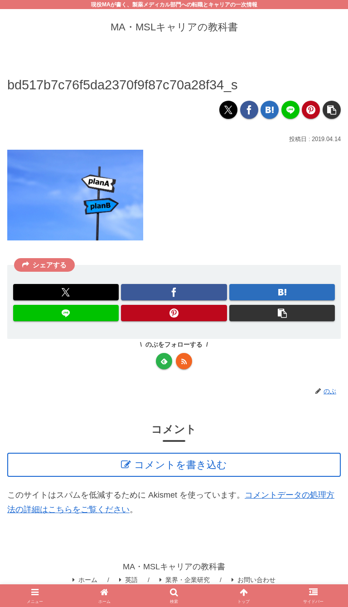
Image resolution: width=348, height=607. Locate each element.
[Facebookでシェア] (249, 110)
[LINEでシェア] (290, 110)
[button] (332, 110)
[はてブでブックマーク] (270, 110)
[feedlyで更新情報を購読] (164, 361)
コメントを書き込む (180, 464)
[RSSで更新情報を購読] (184, 361)
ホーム (87, 579)
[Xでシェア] (228, 110)
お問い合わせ (256, 579)
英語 (131, 579)
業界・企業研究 (187, 579)
